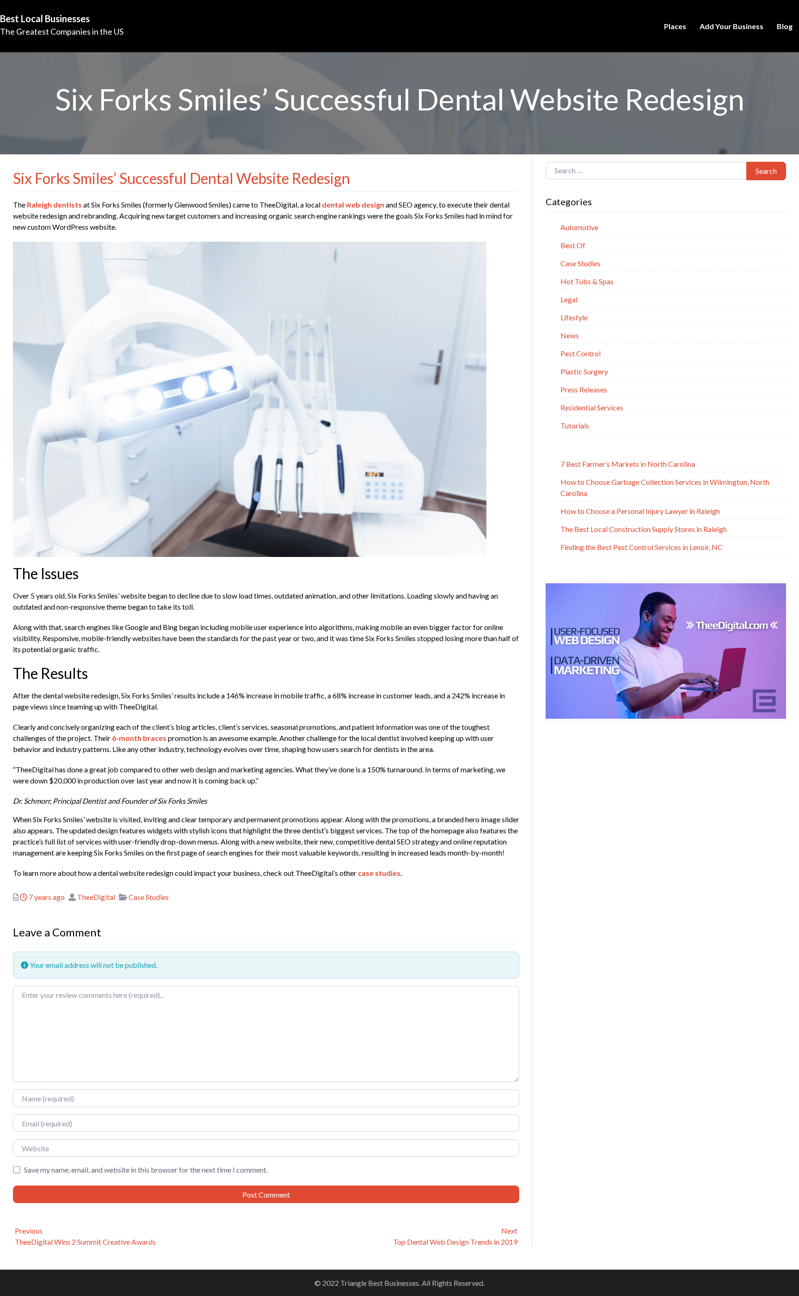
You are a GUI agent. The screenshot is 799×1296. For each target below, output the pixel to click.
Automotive (579, 227)
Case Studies (149, 897)
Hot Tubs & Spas (587, 281)
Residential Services (591, 407)
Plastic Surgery (584, 371)
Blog (785, 26)
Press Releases (583, 389)
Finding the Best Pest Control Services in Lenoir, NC (641, 547)
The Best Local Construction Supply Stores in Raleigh (643, 529)
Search (766, 170)
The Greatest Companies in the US (61, 31)
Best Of (572, 245)
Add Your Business (731, 26)
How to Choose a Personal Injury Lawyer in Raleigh (640, 511)
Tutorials (574, 425)
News (569, 335)
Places (675, 26)
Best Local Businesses (45, 18)
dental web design (353, 204)
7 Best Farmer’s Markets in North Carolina (627, 463)
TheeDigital (96, 897)
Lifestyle (574, 317)
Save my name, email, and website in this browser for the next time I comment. (146, 1169)
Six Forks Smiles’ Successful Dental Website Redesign (181, 178)
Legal (569, 299)
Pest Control (580, 353)
